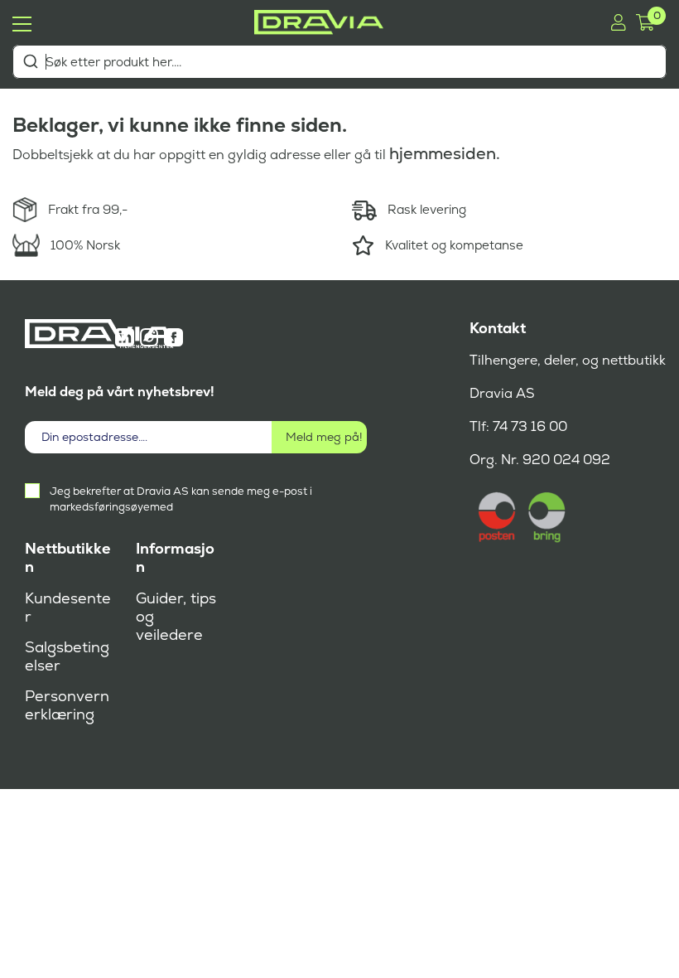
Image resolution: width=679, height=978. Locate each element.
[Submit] (30, 61)
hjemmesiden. (444, 153)
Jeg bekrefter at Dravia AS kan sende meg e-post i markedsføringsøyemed (181, 499)
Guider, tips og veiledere (176, 616)
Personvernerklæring (67, 705)
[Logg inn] (618, 22)
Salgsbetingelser (67, 656)
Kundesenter (68, 607)
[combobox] (339, 62)
